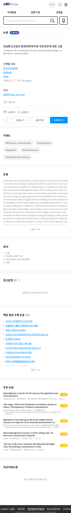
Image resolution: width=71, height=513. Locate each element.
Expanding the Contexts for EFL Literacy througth (30, 394)
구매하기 (57, 120)
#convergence (44, 142)
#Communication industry (18, 157)
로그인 (52, 4)
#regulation (11, 150)
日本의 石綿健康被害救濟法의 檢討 (20, 361)
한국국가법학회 (10, 68)
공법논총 (7, 72)
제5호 (6, 76)
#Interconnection (30, 150)
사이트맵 (67, 509)
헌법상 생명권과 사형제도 (15, 330)
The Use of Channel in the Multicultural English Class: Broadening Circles (29, 445)
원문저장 (40, 120)
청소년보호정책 (53, 509)
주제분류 (11, 12)
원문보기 (20, 120)
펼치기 (34, 229)
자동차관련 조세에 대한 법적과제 (18, 352)
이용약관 (21, 509)
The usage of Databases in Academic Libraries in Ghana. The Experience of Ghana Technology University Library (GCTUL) (30, 405)
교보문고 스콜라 (7, 509)
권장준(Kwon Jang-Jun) (14, 94)
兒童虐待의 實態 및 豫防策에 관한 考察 (21, 325)
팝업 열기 (19, 280)
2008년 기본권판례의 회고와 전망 (19, 321)
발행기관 (35, 12)
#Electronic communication (18, 142)
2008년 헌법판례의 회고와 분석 (18, 356)
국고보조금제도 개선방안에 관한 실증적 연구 (23, 348)
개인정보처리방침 (35, 509)
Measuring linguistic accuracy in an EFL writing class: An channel (28, 434)
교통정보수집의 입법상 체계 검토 (18, 343)
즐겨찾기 (63, 24)
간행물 (59, 12)
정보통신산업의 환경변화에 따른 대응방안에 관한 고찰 (26, 334)
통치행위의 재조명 (12, 339)
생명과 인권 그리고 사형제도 (16, 365)
